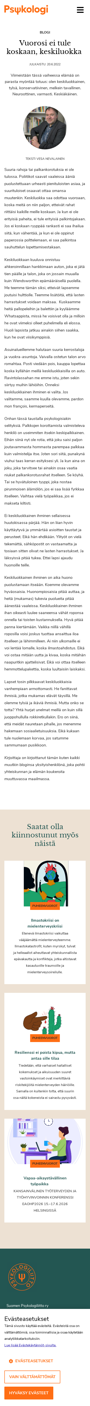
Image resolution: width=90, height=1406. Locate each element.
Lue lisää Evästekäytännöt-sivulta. (30, 1345)
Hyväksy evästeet (28, 1393)
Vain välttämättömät (32, 1376)
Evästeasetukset (34, 1361)
